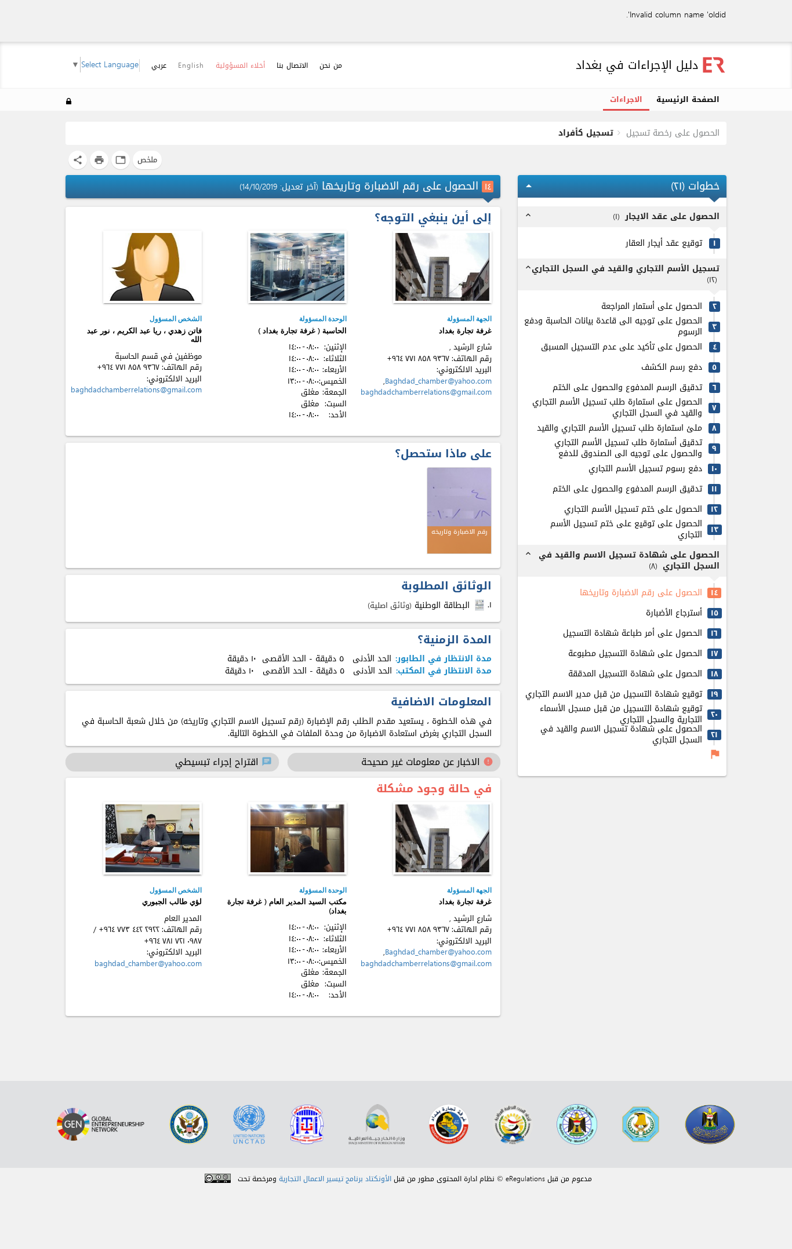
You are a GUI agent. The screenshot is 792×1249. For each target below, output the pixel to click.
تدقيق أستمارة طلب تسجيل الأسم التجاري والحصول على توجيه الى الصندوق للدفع (628, 448)
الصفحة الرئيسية (688, 99)
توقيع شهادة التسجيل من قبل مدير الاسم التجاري (613, 694)
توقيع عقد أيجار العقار (664, 243)
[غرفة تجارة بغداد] (442, 267)
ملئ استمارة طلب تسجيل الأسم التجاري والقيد (619, 428)
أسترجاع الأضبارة (674, 613)
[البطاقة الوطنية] (481, 605)
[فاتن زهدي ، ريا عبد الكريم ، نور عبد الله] (152, 267)
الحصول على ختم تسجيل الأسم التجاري (633, 509)
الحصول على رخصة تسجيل (673, 133)
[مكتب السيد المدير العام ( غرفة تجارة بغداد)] (297, 838)
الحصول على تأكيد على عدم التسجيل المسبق (621, 347)
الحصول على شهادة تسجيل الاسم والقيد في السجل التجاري (621, 734)
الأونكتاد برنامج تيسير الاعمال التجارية (335, 1179)
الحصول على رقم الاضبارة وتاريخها (641, 593)
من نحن (330, 65)
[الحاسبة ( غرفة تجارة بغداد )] (297, 267)
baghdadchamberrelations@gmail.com (426, 392)
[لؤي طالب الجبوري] (152, 838)
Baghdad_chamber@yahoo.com (438, 381)
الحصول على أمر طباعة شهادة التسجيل (632, 633)
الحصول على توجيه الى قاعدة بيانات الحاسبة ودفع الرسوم (613, 326)
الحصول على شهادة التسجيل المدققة (635, 674)
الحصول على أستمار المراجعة (651, 306)
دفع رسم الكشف (671, 367)
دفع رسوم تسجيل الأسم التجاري (645, 469)
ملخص (147, 159)
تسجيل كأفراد (585, 133)
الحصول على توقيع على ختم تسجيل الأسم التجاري (626, 529)
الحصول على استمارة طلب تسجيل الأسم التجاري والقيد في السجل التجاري (617, 407)
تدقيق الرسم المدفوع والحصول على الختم (627, 388)
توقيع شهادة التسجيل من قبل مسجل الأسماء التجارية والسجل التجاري (621, 714)
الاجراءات (626, 99)
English (191, 65)
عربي (158, 66)
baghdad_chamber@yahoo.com (148, 963)
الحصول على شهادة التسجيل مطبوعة (635, 654)
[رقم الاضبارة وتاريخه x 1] (459, 510)
